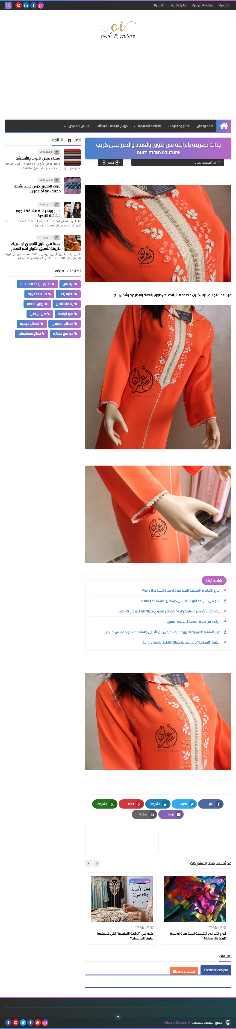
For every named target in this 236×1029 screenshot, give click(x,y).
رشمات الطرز (64, 304)
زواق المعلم (35, 304)
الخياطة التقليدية (149, 126)
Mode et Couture (175, 1022)
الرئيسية (224, 5)
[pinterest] (18, 5)
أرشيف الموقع (178, 5)
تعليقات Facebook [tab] (216, 970)
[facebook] (33, 5)
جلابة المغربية (37, 294)
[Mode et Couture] (118, 30)
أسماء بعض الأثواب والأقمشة (38, 158)
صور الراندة (65, 314)
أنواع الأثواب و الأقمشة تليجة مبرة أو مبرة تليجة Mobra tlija (181, 590)
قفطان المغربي (62, 324)
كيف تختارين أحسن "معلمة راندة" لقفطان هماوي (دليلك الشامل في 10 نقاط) (169, 611)
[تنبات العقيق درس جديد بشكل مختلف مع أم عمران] (72, 185)
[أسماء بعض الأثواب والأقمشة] (72, 157)
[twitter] (23, 1022)
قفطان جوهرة (29, 324)
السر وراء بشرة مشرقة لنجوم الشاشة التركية (38, 213)
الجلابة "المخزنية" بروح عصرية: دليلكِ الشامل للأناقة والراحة (181, 642)
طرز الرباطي (38, 314)
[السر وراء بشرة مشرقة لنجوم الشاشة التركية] (72, 210)
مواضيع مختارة (63, 334)
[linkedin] (26, 5)
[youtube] (38, 1022)
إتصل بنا (158, 5)
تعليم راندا (66, 294)
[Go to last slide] (96, 863)
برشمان (68, 284)
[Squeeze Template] (227, 1022)
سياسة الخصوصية (202, 5)
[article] (124, 840)
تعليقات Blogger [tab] (184, 972)
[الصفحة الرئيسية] (223, 126)
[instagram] (41, 5)
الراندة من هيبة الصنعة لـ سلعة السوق (193, 622)
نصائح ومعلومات (179, 126)
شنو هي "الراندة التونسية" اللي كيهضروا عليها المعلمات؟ (180, 601)
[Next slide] (88, 863)
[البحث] (8, 5)
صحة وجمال (205, 126)
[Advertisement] (118, 82)
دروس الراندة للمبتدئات (112, 126)
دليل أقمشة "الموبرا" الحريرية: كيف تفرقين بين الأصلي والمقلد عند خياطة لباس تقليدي (162, 632)
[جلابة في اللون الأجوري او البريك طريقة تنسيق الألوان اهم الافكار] (72, 243)
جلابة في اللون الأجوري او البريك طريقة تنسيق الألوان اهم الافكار (36, 246)
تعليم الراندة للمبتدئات (35, 284)
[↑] (118, 1016)
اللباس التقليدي (79, 126)
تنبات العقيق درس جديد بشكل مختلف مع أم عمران (37, 188)
